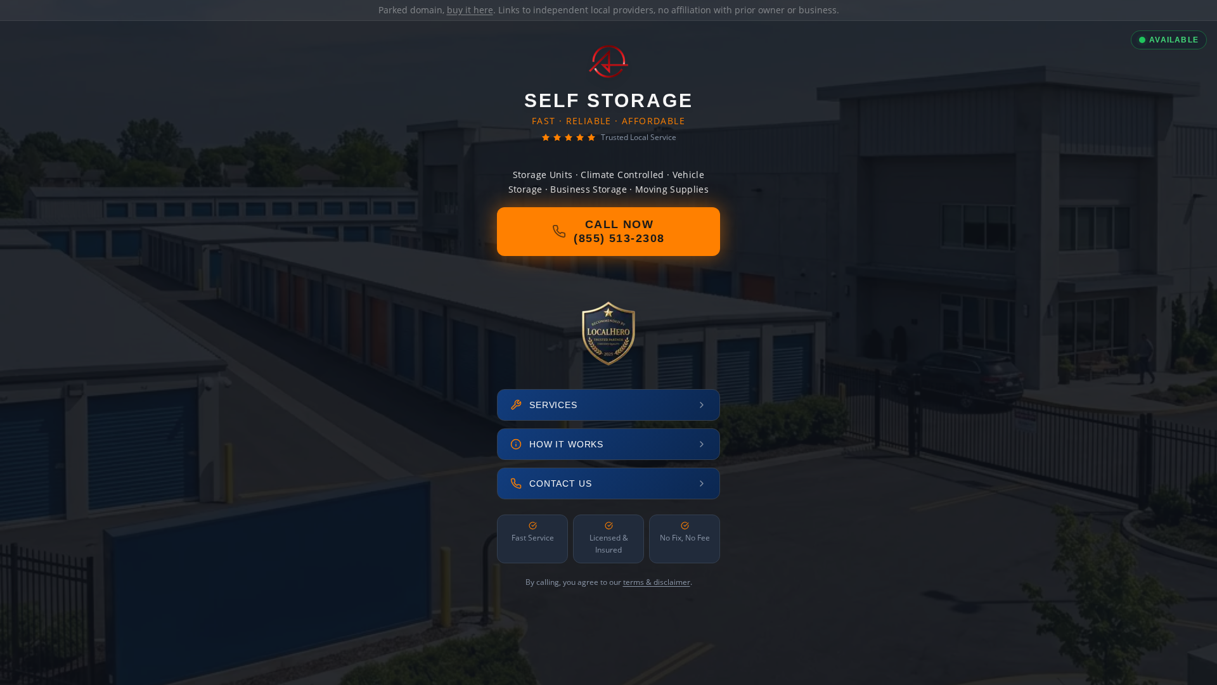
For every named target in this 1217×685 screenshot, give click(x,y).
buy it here (470, 10)
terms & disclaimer (656, 582)
